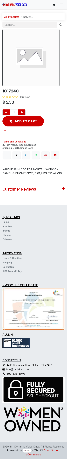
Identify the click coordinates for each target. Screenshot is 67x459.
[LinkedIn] (26, 155)
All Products (11, 16)
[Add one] (22, 112)
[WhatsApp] (36, 155)
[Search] (60, 25)
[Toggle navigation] (61, 4)
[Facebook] (7, 155)
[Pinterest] (45, 155)
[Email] (55, 155)
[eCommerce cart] (53, 4)
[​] (12, 239)
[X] (16, 155)
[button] (23, 121)
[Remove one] (6, 112)
